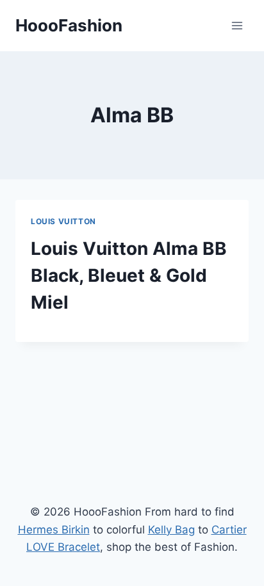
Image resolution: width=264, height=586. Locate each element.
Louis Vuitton (63, 221)
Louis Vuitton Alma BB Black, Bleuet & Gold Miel (129, 275)
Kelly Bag (171, 529)
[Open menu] (237, 25)
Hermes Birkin (54, 529)
